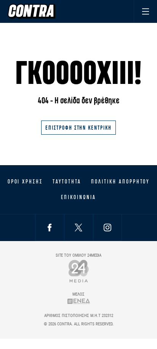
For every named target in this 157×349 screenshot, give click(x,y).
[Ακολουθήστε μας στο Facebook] (49, 227)
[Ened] (78, 301)
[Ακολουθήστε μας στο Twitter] (78, 227)
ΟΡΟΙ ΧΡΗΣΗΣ (25, 182)
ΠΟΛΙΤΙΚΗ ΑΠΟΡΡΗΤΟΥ (120, 182)
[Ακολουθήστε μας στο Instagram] (107, 227)
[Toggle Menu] (145, 11)
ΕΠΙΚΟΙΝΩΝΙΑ (78, 197)
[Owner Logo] (79, 271)
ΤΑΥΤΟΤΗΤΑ (67, 182)
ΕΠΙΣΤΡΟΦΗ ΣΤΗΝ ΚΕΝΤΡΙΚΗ (78, 127)
